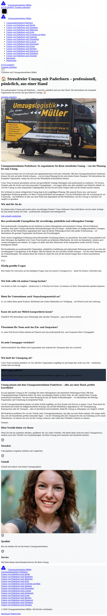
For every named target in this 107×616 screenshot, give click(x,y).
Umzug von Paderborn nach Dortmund (22, 44)
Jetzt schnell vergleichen (11, 216)
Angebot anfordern (22, 7)
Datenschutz (11, 60)
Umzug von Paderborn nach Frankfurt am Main (26, 34)
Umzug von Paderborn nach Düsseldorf (22, 39)
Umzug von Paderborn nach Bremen (21, 49)
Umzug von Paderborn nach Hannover (22, 51)
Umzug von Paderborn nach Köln (20, 32)
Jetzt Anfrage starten (9, 380)
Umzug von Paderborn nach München (22, 30)
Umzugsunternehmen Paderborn (19, 23)
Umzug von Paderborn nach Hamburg (22, 27)
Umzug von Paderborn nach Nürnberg (22, 53)
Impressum (10, 58)
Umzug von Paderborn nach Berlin (20, 25)
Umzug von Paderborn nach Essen (20, 46)
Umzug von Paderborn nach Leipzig (21, 42)
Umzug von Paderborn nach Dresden (21, 56)
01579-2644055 (7, 7)
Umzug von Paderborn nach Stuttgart (21, 37)
